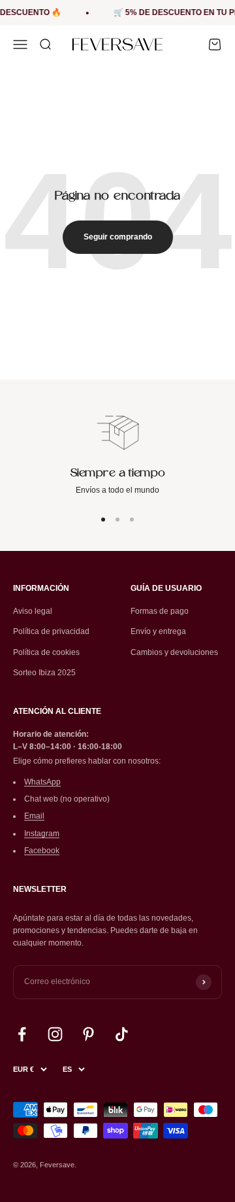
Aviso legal (32, 611)
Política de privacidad (51, 631)
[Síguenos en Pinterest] (88, 1034)
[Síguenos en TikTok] (122, 1034)
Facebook (41, 850)
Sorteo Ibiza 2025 (44, 672)
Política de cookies (46, 652)
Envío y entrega (158, 631)
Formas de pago (160, 611)
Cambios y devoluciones (174, 652)
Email (34, 816)
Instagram (41, 833)
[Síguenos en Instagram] (55, 1034)
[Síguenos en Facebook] (22, 1034)
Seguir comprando (118, 236)
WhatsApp (42, 782)
